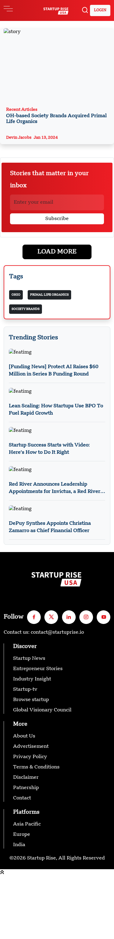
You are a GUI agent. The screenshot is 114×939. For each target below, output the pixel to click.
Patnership (26, 787)
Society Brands (26, 308)
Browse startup (31, 699)
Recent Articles (56, 115)
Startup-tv (25, 689)
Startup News (29, 658)
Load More (57, 252)
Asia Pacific (27, 824)
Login (100, 10)
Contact (22, 798)
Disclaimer (26, 777)
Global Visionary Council (42, 710)
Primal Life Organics (49, 294)
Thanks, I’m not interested (31, 935)
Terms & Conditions (36, 767)
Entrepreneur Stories (38, 668)
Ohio (16, 294)
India (19, 844)
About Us (24, 736)
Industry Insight (32, 679)
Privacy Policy (30, 756)
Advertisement (31, 746)
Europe (21, 834)
